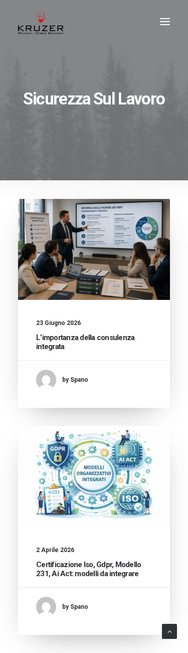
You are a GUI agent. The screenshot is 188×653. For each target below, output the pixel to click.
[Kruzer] (41, 21)
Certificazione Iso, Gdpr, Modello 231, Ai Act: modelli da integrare (88, 569)
